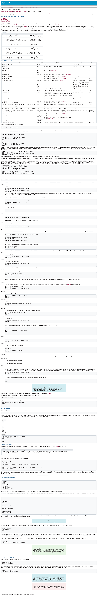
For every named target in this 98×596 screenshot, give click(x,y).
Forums (17, 5)
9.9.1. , (5, 18)
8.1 (37, 7)
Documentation (12, 5)
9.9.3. (4, 20)
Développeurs (27, 5)
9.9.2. (4, 19)
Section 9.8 (15, 24)
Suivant (95, 12)
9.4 (27, 7)
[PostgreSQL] (6, 4)
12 (22, 7)
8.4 (33, 7)
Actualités (6, 5)
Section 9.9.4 (46, 69)
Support (35, 5)
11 (23, 7)
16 (10, 7)
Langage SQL (16, 11)
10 (24, 7)
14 (12, 7)
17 (9, 7)
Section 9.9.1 (64, 76)
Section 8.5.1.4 (46, 553)
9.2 (30, 7)
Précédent (3, 12)
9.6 (25, 7)
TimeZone (3, 28)
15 (11, 7)
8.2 (36, 7)
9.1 (31, 7)
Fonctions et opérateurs (23, 11)
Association (21, 5)
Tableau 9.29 (57, 23)
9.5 (26, 7)
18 (8, 7)
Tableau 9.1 (25, 26)
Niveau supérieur (49, 12)
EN (45, 7)
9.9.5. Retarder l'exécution (5, 22)
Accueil (3, 5)
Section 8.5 (57, 24)
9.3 (29, 7)
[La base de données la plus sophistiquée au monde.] (92, 4)
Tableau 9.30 (4, 23)
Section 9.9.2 (61, 80)
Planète (32, 5)
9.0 (32, 7)
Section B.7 (69, 284)
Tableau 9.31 (56, 446)
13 (21, 7)
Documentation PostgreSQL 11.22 (7, 11)
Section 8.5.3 (3, 456)
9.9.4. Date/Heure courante (6, 21)
